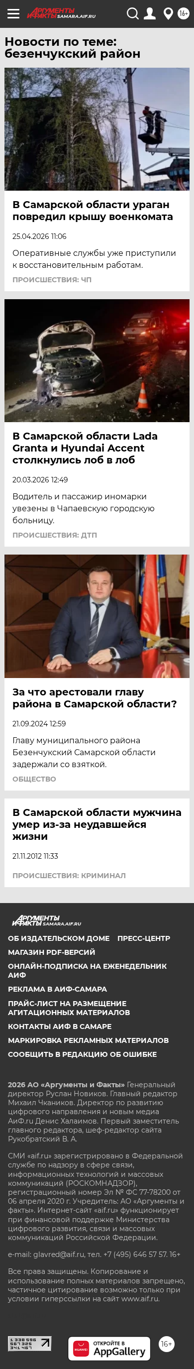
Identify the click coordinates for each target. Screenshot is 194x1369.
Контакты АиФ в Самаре (59, 1026)
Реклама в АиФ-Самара (57, 989)
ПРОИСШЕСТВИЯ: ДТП (54, 535)
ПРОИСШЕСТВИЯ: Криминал (69, 875)
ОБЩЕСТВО (34, 779)
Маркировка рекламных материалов (88, 1040)
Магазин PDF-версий (52, 952)
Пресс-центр (143, 938)
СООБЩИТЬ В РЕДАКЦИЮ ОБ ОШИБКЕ (82, 1054)
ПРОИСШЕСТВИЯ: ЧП (52, 279)
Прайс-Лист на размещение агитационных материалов (69, 1008)
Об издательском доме (58, 938)
